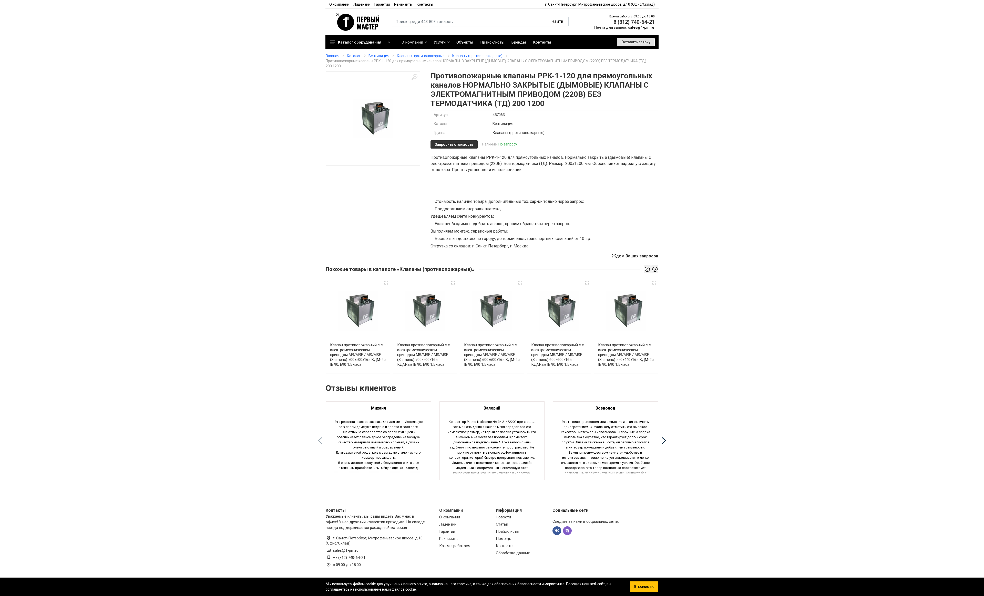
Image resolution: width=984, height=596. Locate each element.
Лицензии (361, 4)
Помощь (503, 538)
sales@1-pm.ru (641, 27)
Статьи (502, 524)
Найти (557, 21)
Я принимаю (644, 586)
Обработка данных (513, 553)
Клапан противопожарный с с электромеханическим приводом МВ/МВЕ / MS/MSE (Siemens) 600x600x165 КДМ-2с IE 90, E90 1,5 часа (492, 355)
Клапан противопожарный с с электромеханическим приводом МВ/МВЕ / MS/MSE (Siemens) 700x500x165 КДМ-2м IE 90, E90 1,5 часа (423, 355)
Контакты (425, 4)
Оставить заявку (635, 42)
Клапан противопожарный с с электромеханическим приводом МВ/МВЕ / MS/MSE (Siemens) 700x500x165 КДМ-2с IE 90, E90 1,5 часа (358, 355)
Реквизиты (403, 4)
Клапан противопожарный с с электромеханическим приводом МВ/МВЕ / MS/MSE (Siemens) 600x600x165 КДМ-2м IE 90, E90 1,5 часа (557, 355)
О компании (339, 4)
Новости (503, 517)
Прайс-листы (507, 531)
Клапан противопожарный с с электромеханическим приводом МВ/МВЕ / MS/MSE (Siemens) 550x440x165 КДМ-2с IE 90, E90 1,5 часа (626, 355)
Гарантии (382, 4)
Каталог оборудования (359, 42)
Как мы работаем (454, 545)
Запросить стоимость (454, 144)
